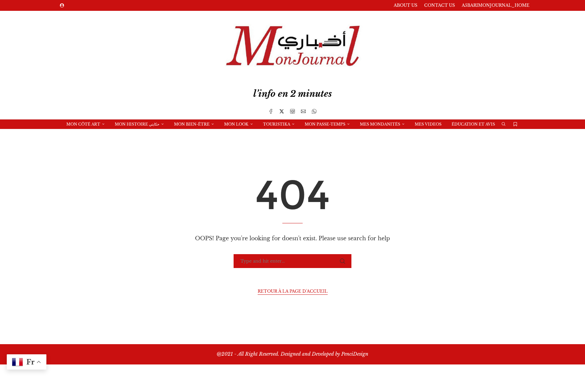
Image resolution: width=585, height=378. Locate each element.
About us (405, 5)
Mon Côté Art (83, 124)
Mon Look (236, 124)
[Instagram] (292, 111)
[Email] (303, 111)
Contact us (439, 5)
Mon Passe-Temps (325, 124)
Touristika (276, 124)
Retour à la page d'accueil (293, 291)
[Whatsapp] (314, 111)
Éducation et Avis (473, 124)
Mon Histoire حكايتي (137, 124)
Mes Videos (428, 124)
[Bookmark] (515, 124)
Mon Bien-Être (192, 124)
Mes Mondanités (380, 124)
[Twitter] (281, 111)
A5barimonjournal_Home (495, 5)
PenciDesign (354, 354)
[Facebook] (270, 111)
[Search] (503, 124)
